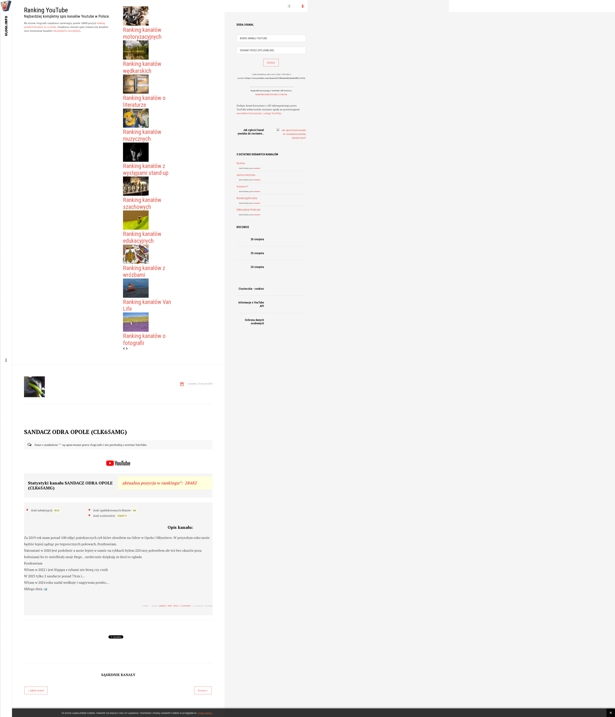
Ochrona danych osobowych (254, 321)
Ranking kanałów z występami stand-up (145, 169)
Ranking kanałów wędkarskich (142, 67)
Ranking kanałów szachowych (142, 203)
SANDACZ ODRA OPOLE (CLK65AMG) (175, 606)
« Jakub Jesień (36, 690)
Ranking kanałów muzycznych (142, 135)
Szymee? (242, 186)
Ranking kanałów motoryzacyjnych (142, 33)
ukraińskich (59, 30)
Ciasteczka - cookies (251, 288)
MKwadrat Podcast (248, 209)
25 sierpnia (257, 253)
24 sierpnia (257, 267)
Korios (241, 163)
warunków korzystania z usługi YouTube (259, 113)
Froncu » (203, 690)
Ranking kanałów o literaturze (144, 101)
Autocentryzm (246, 175)
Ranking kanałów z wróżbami (144, 271)
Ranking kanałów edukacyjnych (142, 237)
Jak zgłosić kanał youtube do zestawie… (251, 131)
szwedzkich (74, 30)
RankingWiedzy (247, 198)
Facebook (289, 6)
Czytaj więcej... (205, 713)
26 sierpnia (257, 239)
